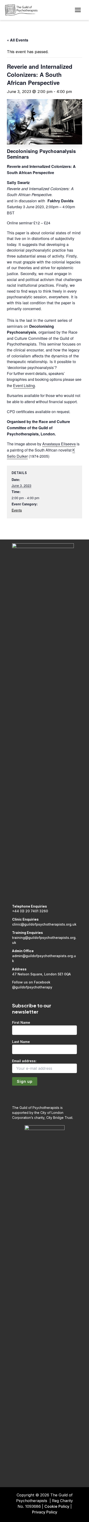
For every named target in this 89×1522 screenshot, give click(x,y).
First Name (21, 1022)
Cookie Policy (56, 1506)
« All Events (17, 40)
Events (17, 510)
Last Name (21, 1042)
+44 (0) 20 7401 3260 (30, 911)
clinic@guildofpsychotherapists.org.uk (44, 924)
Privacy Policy (44, 1512)
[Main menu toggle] (77, 10)
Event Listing (24, 385)
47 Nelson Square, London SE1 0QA (41, 974)
